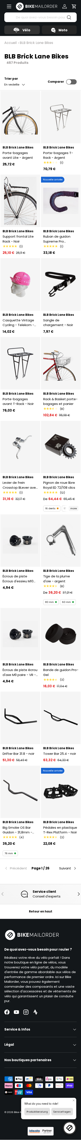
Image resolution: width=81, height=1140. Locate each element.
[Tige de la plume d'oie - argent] (61, 540)
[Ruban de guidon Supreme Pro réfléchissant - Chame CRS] (61, 201)
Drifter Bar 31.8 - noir (18, 753)
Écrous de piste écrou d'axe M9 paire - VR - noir (20, 672)
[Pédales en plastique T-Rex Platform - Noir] (61, 792)
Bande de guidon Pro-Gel (60, 672)
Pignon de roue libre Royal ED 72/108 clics (59, 485)
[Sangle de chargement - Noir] (61, 284)
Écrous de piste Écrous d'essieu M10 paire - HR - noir (18, 579)
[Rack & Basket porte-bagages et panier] (61, 363)
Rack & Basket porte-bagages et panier (60, 401)
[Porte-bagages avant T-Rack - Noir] (20, 363)
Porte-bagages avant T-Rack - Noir (18, 401)
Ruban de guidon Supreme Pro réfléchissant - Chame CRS (56, 239)
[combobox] (40, 17)
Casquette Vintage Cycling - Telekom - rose (18, 323)
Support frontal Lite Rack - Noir (18, 239)
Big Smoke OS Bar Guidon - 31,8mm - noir (17, 830)
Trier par (11, 79)
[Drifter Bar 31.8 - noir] (20, 718)
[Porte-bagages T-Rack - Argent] (61, 117)
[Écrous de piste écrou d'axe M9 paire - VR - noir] (20, 634)
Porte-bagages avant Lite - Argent (18, 155)
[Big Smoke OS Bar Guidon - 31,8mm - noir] (20, 792)
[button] (74, 6)
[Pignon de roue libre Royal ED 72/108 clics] (61, 447)
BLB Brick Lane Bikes (36, 42)
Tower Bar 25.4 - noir (59, 753)
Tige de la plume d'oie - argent (56, 578)
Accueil (10, 42)
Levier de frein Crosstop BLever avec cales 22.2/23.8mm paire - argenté (20, 485)
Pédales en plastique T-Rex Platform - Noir (60, 830)
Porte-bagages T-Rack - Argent (58, 155)
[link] (16, 868)
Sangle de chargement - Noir (58, 322)
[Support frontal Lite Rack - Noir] (20, 201)
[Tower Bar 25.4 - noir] (61, 718)
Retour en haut (40, 911)
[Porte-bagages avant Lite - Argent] (20, 117)
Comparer (56, 82)
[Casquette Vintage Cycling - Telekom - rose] (20, 284)
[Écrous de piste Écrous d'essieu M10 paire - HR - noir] (20, 540)
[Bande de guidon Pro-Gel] (61, 634)
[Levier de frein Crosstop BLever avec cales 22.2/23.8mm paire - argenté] (20, 447)
